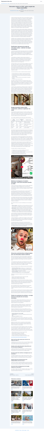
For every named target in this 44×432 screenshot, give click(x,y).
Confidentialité (17, 430)
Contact (28, 430)
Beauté (41, 1)
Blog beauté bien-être (4, 3)
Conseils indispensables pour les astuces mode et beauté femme (27, 411)
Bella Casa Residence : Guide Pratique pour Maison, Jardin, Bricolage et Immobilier (16, 411)
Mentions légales (24, 430)
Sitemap (20, 430)
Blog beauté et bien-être (6, 1)
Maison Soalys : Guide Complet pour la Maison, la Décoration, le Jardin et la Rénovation (27, 398)
